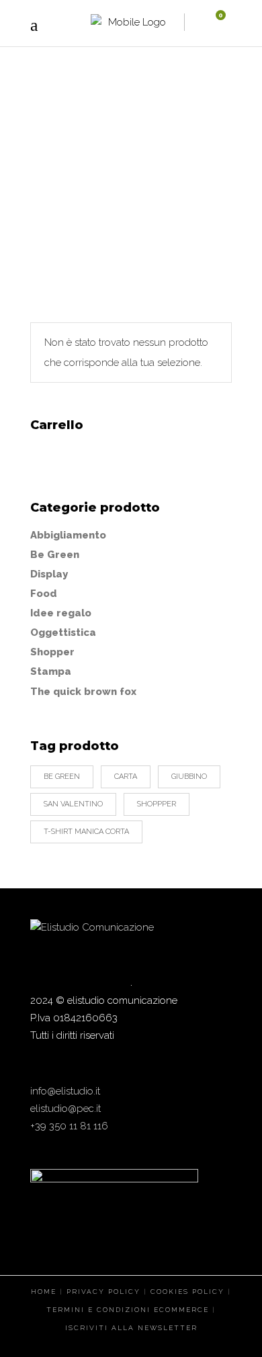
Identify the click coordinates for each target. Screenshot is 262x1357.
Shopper (52, 652)
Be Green (54, 555)
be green (62, 776)
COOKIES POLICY (187, 1291)
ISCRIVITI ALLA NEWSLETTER (131, 1327)
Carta (125, 776)
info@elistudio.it (65, 1091)
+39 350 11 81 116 (69, 1126)
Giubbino (189, 776)
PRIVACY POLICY (103, 1291)
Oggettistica (63, 632)
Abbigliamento (68, 535)
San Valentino (73, 804)
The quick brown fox (83, 692)
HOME (43, 1291)
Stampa (50, 671)
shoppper (156, 804)
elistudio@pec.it (65, 1109)
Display (49, 574)
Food (43, 594)
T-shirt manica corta (86, 831)
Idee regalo (60, 613)
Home (80, 195)
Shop (136, 195)
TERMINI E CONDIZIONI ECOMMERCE (127, 1309)
